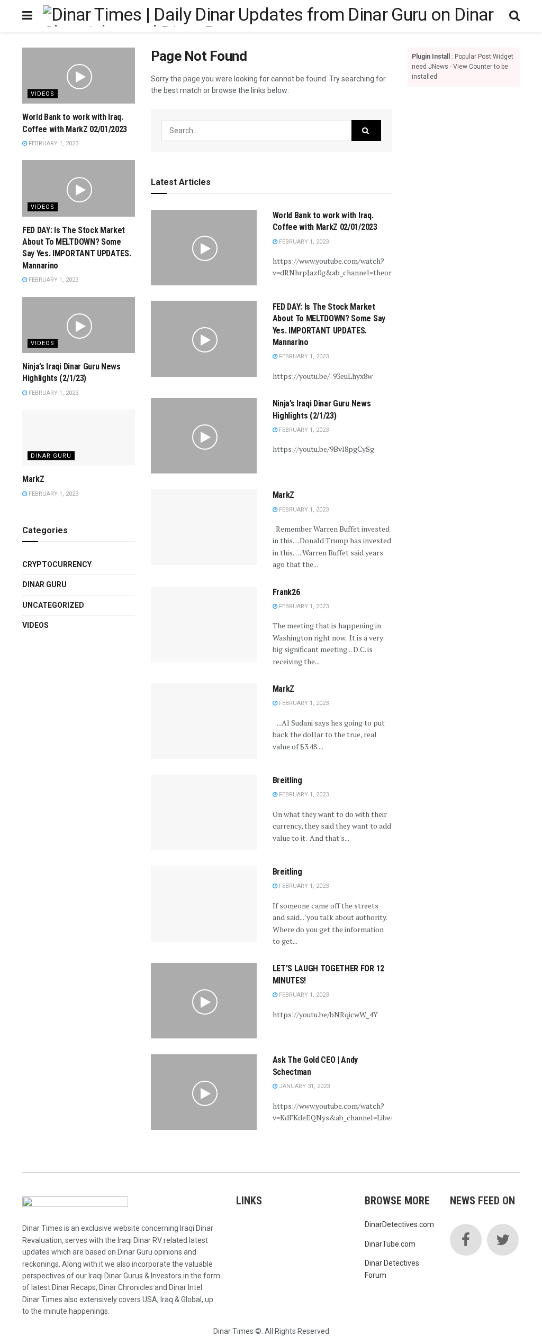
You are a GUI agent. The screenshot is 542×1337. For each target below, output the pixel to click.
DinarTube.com (390, 1244)
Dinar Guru (51, 455)
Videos (43, 93)
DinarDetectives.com (399, 1224)
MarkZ (283, 495)
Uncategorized (53, 605)
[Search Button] (366, 130)
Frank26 (286, 592)
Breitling (287, 780)
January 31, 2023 (303, 1086)
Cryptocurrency (57, 564)
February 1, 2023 (303, 241)
